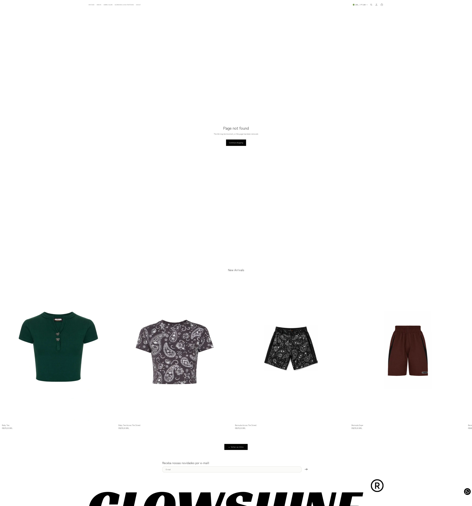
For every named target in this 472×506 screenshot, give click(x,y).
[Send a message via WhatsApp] (467, 491)
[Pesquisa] (371, 4)
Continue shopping (236, 142)
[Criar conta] (306, 469)
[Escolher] (113, 419)
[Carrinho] (381, 4)
